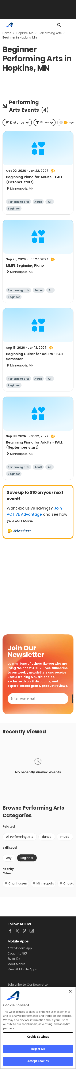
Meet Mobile (17, 964)
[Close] (70, 991)
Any (9, 858)
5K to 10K (14, 959)
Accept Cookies (38, 1061)
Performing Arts (50, 33)
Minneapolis (45, 883)
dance (47, 837)
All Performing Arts (19, 837)
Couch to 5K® (17, 953)
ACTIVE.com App (20, 948)
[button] (45, 122)
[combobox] (17, 122)
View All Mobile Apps (22, 969)
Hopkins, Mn (25, 33)
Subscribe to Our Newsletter (28, 984)
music (64, 837)
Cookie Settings (38, 1037)
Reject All (38, 1049)
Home (7, 33)
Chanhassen (17, 883)
